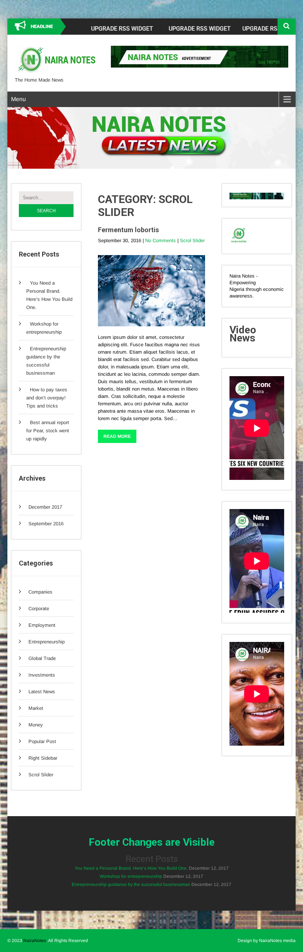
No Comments (160, 240)
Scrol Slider (40, 774)
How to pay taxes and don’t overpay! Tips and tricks (46, 398)
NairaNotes (34, 940)
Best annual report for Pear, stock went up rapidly (47, 430)
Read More (117, 436)
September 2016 (46, 523)
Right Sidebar (42, 758)
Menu (18, 99)
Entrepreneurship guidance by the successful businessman (131, 884)
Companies (40, 592)
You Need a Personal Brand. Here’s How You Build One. (131, 868)
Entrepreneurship (46, 642)
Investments (41, 675)
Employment (41, 625)
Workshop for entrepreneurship (131, 876)
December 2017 (45, 507)
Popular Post (42, 741)
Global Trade (42, 658)
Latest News (41, 691)
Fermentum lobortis (128, 230)
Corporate (38, 608)
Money (35, 725)
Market (35, 708)
